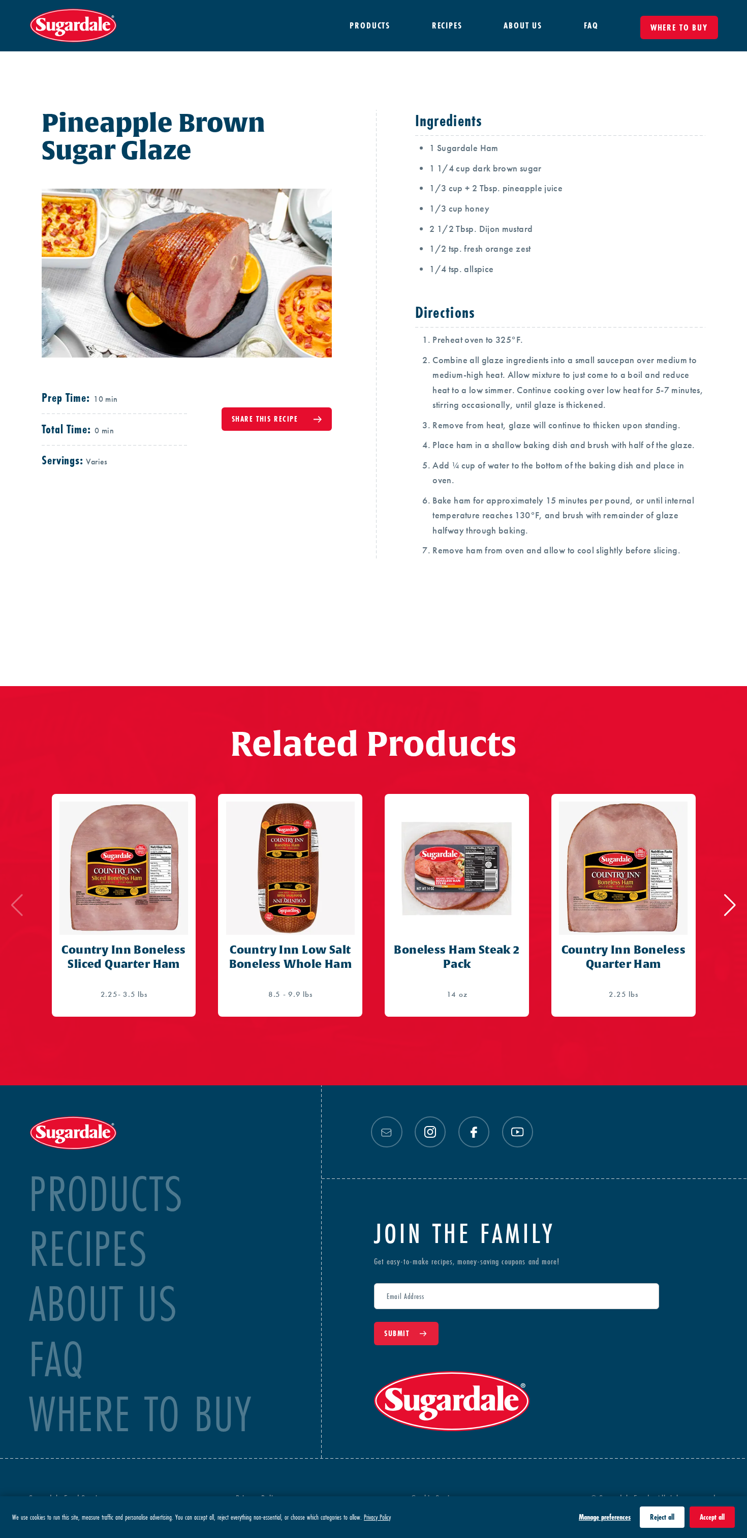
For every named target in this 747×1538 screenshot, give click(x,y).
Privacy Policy (377, 1517)
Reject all (662, 1517)
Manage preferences (605, 1517)
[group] (124, 905)
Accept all (712, 1517)
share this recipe (265, 419)
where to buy (140, 1414)
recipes (88, 1249)
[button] (730, 905)
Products (106, 1194)
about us (103, 1304)
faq (56, 1359)
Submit (397, 1333)
